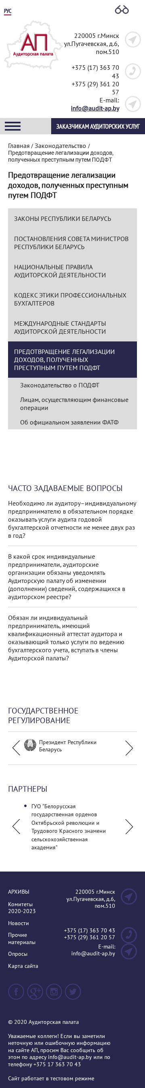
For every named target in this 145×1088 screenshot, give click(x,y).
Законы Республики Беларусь (62, 218)
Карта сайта (23, 966)
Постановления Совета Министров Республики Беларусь (71, 243)
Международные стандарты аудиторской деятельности (60, 327)
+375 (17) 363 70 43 (89, 930)
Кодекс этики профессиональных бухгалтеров (70, 299)
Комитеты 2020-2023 (22, 908)
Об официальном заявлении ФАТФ (69, 422)
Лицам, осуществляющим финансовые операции (74, 403)
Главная (19, 145)
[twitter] (73, 995)
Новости (18, 923)
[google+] (35, 995)
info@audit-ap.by (95, 108)
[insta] (54, 995)
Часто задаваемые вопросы (65, 488)
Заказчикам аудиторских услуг (98, 126)
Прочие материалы (21, 939)
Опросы (17, 954)
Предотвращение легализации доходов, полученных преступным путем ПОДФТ (64, 359)
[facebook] (16, 995)
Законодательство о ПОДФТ (59, 385)
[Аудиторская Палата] (33, 72)
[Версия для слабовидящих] (122, 10)
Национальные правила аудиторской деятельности (60, 271)
